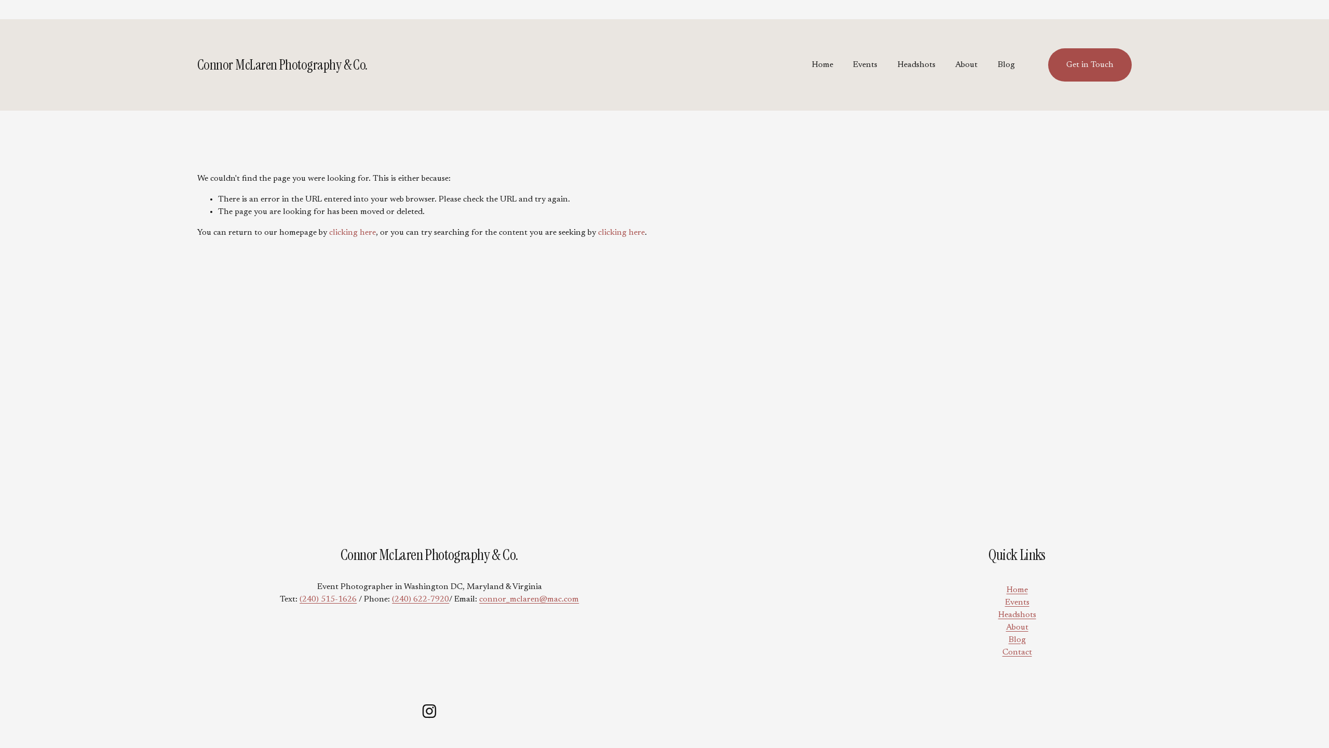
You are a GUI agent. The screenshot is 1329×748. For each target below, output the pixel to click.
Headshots (916, 65)
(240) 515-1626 (328, 599)
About (966, 65)
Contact (1017, 652)
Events (865, 65)
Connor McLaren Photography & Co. (282, 65)
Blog (1006, 65)
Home (822, 65)
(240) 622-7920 (420, 599)
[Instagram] (429, 711)
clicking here (352, 233)
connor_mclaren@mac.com (529, 599)
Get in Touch (1090, 65)
